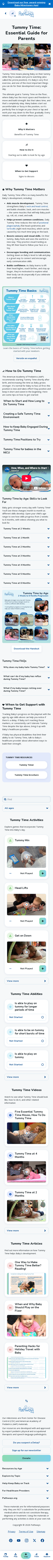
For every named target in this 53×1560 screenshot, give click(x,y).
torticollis (11, 228)
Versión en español (26, 358)
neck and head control (37, 206)
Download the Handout (26, 648)
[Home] (26, 13)
